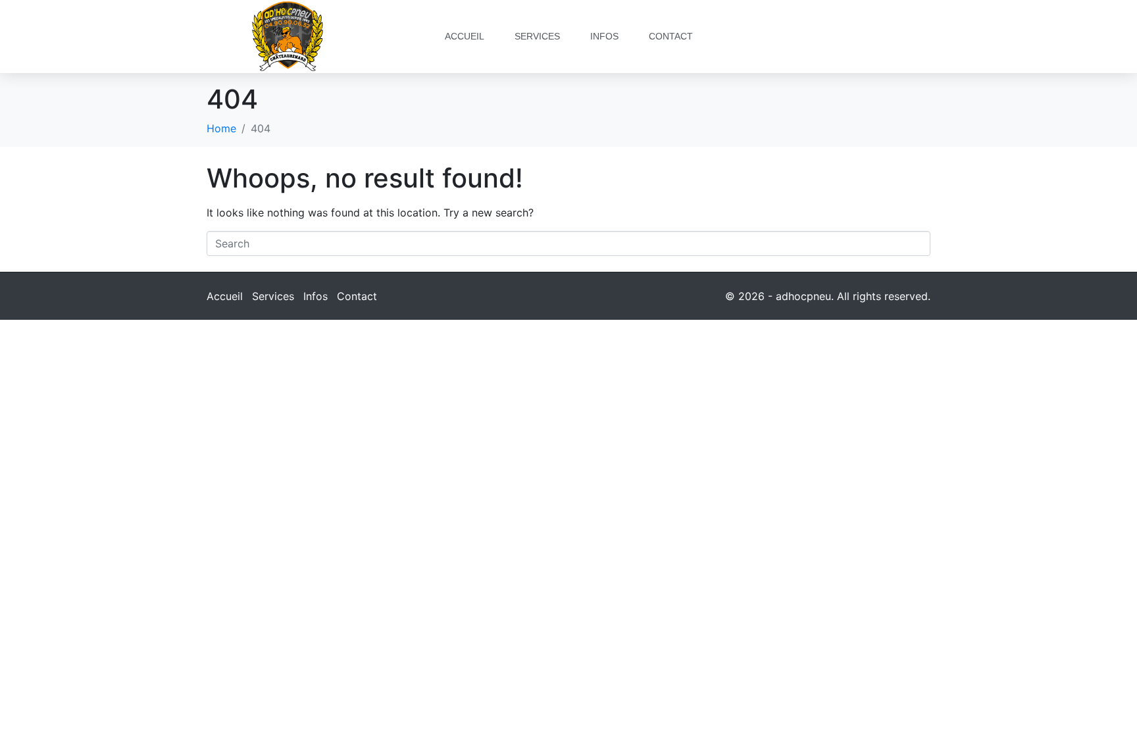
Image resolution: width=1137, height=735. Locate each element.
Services (537, 36)
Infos (604, 36)
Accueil (464, 36)
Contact (671, 36)
